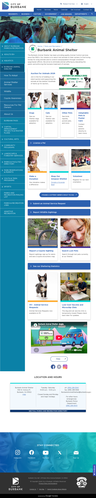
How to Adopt (11, 75)
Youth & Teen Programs (10, 179)
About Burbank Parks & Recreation (14, 47)
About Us (8, 114)
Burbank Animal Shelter (12, 68)
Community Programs (9, 146)
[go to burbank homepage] (14, 6)
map (24, 394)
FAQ (58, 359)
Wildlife (7, 91)
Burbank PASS (11, 121)
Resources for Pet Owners (12, 106)
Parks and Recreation (52, 46)
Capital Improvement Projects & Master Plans (13, 130)
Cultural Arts (11, 139)
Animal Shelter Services (11, 83)
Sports (7, 187)
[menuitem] (12, 47)
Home (40, 46)
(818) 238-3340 (73, 388)
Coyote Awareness (12, 98)
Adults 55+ (9, 54)
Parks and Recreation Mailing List (13, 195)
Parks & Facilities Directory (12, 163)
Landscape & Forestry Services (13, 155)
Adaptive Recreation (9, 212)
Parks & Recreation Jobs (14, 204)
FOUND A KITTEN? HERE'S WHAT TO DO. (58, 195)
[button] (92, 14)
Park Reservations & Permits (13, 171)
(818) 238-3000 (71, 406)
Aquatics (8, 61)
